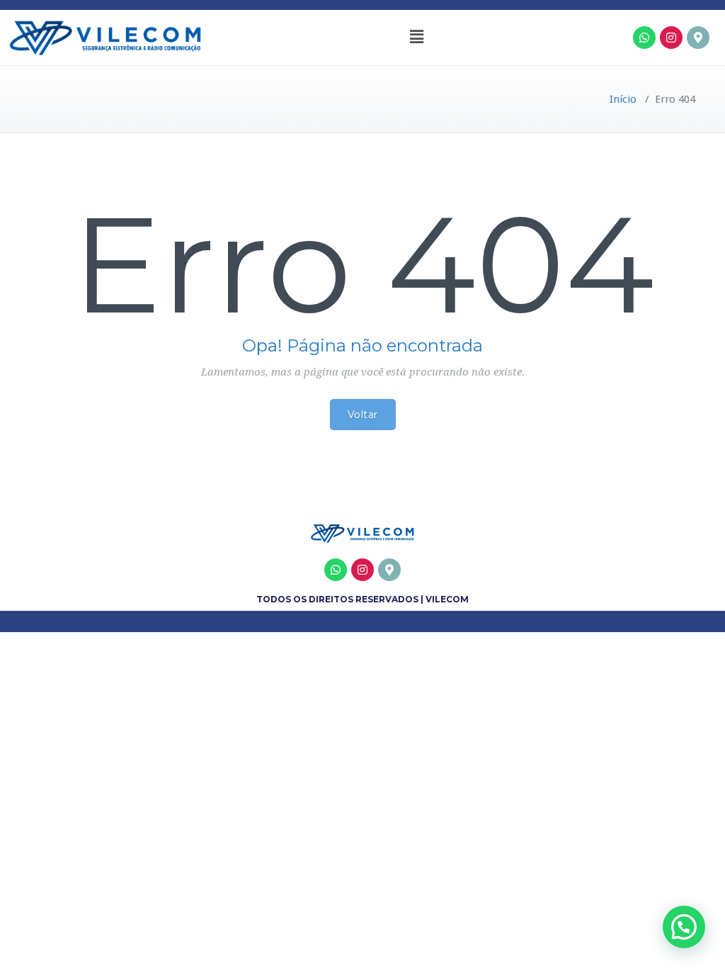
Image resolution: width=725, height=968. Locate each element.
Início (623, 99)
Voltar (363, 414)
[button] (416, 37)
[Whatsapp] (644, 37)
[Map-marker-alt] (698, 37)
